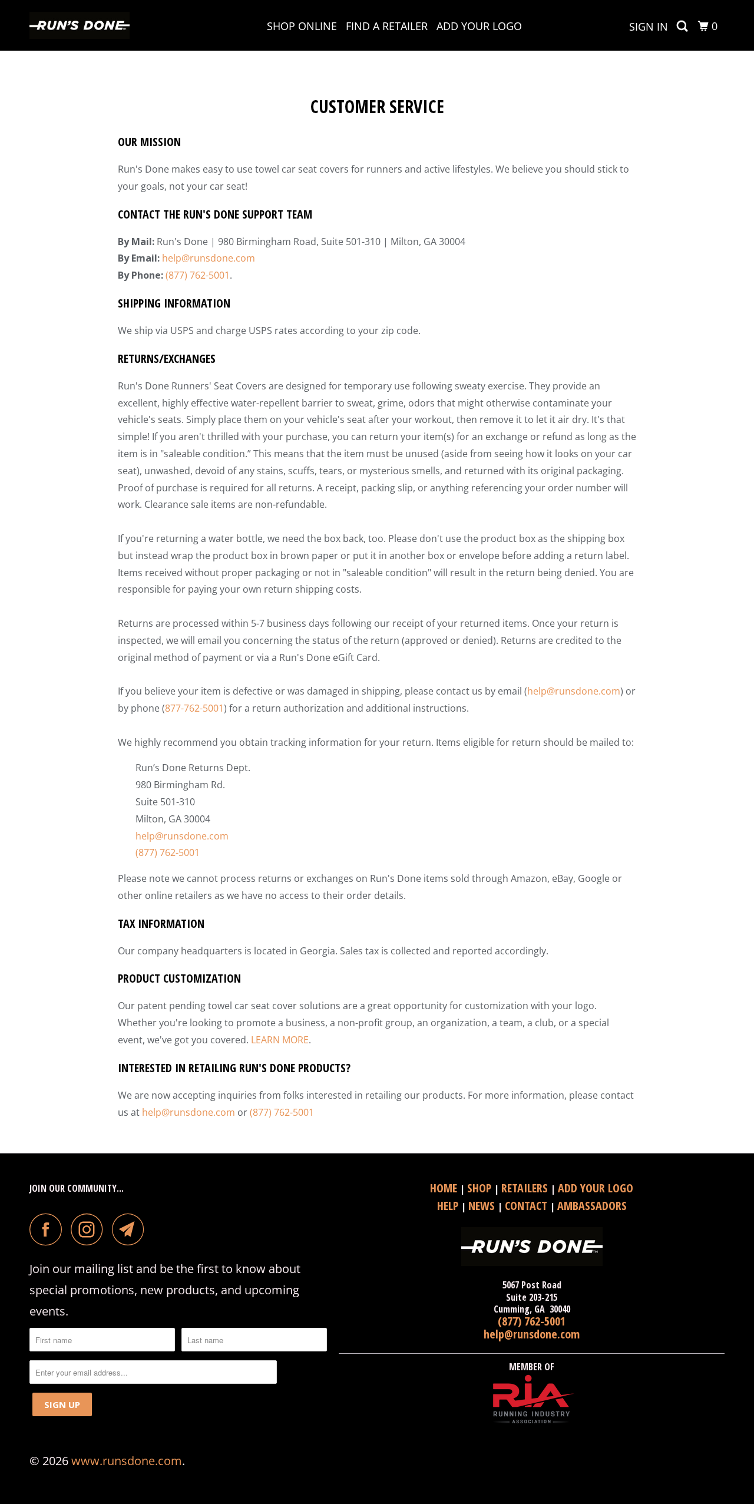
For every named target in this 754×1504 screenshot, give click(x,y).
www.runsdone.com (126, 1461)
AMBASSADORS (592, 1206)
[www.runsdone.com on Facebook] (48, 1229)
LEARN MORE (280, 1039)
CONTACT (527, 1206)
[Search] (683, 26)
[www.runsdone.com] (89, 25)
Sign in (648, 26)
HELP (449, 1206)
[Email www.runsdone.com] (131, 1229)
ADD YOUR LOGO (479, 26)
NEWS (483, 1206)
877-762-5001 (194, 708)
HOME (445, 1188)
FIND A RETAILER (387, 26)
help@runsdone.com (208, 258)
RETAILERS (526, 1188)
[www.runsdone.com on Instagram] (90, 1229)
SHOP (480, 1188)
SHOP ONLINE (302, 26)
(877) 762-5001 (198, 275)
